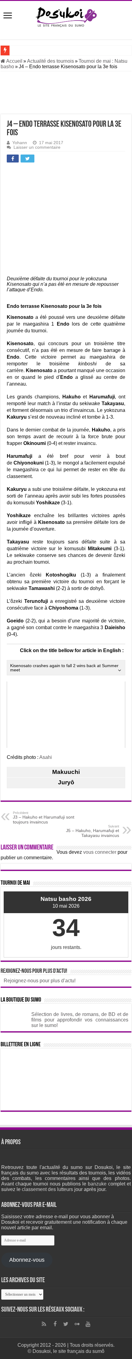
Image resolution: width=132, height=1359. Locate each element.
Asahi (45, 757)
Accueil (13, 61)
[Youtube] (88, 1324)
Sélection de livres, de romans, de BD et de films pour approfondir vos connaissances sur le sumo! (79, 1020)
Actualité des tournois (50, 61)
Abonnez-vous (27, 1260)
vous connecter (99, 852)
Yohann (19, 142)
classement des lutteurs (47, 1189)
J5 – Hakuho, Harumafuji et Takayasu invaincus (92, 831)
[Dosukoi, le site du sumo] (66, 16)
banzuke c (99, 1183)
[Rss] (44, 1324)
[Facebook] (55, 1324)
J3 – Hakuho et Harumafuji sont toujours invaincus (43, 817)
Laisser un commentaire (37, 147)
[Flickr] (77, 1324)
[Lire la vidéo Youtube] (66, 714)
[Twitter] (66, 1324)
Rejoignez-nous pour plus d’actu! (34, 971)
